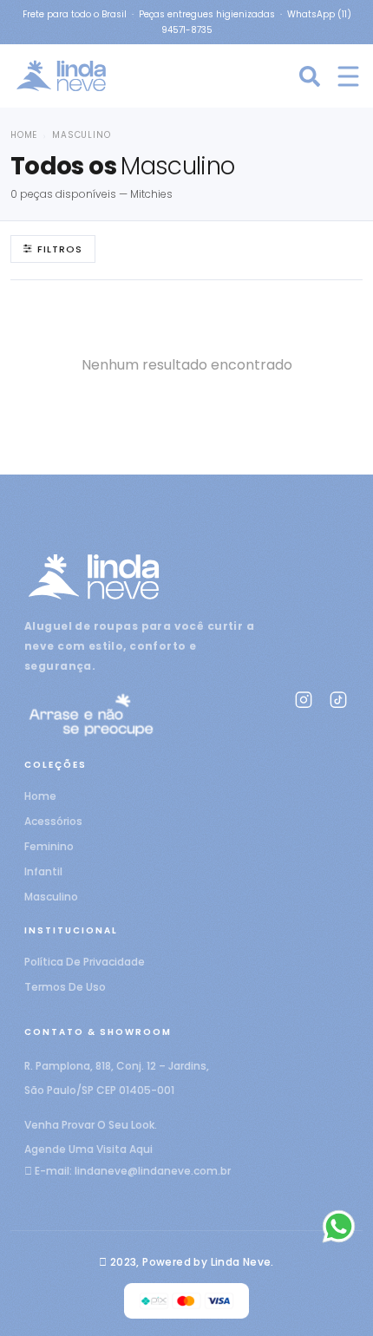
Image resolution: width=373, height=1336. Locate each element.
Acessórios (53, 821)
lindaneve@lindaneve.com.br (153, 1170)
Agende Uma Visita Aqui (88, 1149)
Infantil (43, 871)
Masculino (51, 896)
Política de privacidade (84, 961)
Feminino (49, 846)
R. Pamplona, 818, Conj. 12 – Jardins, (116, 1065)
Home (23, 134)
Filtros (59, 249)
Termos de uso (65, 986)
